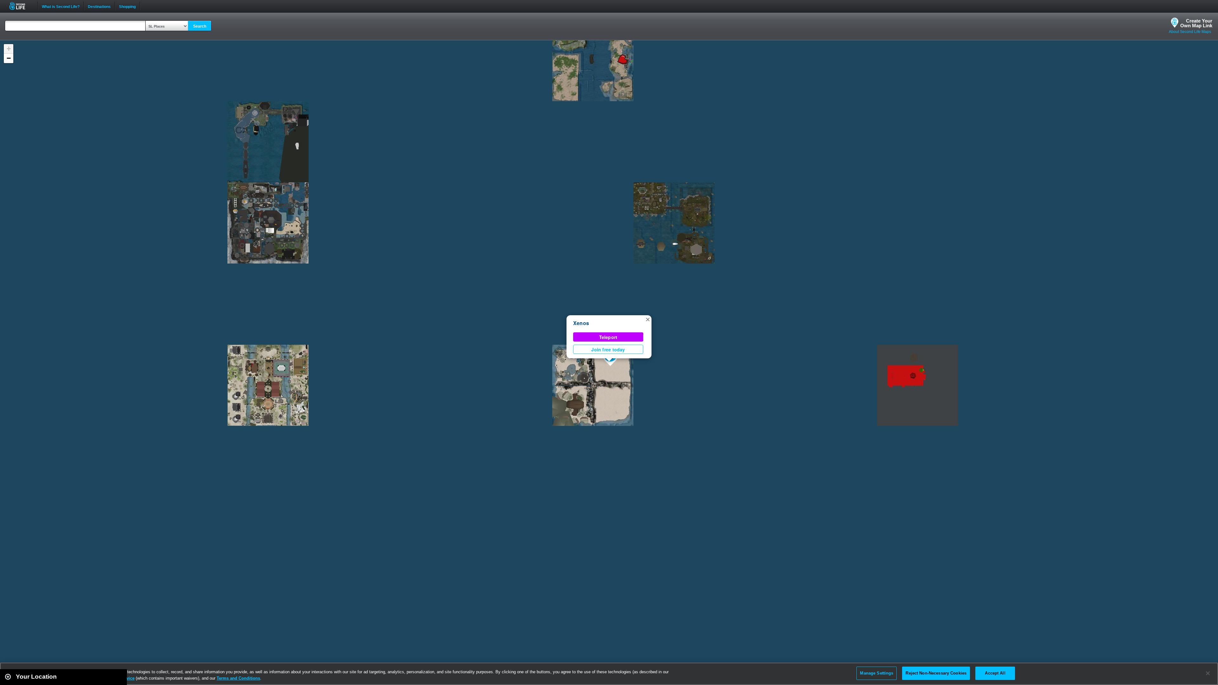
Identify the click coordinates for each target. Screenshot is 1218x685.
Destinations (99, 6)
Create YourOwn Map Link (1196, 23)
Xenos (581, 323)
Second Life (21, 6)
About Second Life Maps (1190, 31)
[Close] (1208, 673)
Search (199, 26)
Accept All (995, 673)
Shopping (127, 6)
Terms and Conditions (238, 678)
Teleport (608, 337)
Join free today (608, 349)
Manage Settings (876, 673)
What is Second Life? (61, 6)
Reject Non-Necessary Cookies (936, 673)
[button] (648, 319)
